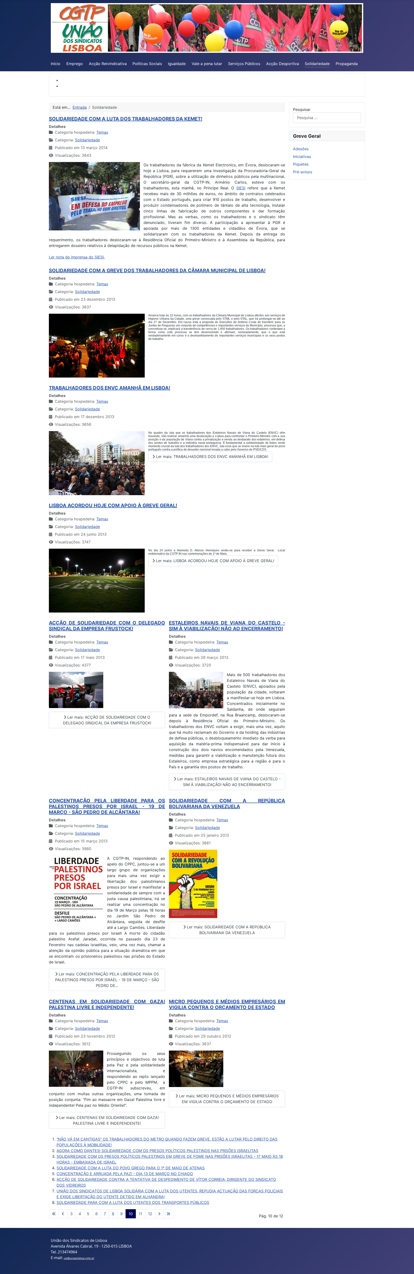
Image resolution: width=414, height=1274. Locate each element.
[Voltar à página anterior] (63, 1213)
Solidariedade (317, 63)
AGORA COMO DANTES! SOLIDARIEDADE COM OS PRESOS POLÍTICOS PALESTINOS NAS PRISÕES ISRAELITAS (157, 1150)
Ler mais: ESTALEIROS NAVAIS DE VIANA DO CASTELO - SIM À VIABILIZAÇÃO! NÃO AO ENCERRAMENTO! (228, 781)
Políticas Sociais (147, 63)
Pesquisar (301, 109)
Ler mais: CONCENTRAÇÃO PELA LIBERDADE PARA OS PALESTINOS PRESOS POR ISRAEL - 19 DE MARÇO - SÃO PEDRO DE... (107, 980)
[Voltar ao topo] (405, 1265)
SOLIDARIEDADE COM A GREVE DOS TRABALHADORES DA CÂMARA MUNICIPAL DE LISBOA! (157, 270)
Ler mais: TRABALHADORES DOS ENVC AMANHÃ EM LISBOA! (211, 456)
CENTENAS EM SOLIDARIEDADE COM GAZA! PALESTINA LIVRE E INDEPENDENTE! (107, 1004)
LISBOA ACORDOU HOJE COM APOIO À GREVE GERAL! (113, 505)
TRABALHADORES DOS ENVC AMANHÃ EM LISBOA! (109, 388)
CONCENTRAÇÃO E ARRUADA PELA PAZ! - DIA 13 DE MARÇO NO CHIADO (125, 1173)
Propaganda (347, 63)
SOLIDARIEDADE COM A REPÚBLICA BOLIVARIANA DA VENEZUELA (227, 803)
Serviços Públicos (244, 63)
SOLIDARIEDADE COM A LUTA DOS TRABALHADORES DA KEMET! (125, 119)
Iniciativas (302, 156)
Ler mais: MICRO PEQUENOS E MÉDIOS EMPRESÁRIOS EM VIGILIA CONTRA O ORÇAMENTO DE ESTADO (228, 1099)
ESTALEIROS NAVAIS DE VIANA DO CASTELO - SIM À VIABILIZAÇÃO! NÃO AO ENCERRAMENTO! (227, 625)
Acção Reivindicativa (108, 63)
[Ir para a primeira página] (54, 1213)
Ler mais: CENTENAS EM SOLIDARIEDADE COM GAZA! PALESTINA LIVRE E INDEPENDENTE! (108, 1120)
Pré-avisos (302, 171)
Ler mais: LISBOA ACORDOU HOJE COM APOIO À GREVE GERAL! (214, 560)
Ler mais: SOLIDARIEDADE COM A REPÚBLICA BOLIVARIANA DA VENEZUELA (228, 930)
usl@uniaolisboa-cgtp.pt (79, 1258)
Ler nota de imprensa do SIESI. (77, 257)
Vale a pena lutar (207, 63)
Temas (102, 132)
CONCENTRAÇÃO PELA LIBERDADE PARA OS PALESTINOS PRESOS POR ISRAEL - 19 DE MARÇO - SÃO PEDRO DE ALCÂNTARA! (107, 806)
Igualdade (177, 63)
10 (131, 1213)
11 (140, 1213)
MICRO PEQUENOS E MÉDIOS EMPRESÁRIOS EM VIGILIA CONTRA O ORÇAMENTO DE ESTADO (227, 1004)
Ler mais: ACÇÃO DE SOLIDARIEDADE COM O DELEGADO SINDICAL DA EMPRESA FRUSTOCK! (107, 720)
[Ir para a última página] (168, 1213)
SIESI (240, 188)
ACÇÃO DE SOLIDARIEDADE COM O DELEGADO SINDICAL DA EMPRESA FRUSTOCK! (107, 625)
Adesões (301, 148)
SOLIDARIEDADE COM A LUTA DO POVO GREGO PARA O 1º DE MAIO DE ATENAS (131, 1168)
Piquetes (301, 164)
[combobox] (327, 117)
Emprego (74, 63)
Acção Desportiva (282, 63)
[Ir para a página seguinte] (159, 1213)
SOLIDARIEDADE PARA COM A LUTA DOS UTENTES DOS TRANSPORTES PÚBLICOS (133, 1202)
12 (150, 1213)
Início (55, 63)
